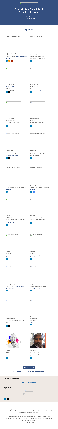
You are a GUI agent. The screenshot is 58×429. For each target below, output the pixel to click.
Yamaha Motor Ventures (36, 256)
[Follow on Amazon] (9, 61)
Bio (8, 63)
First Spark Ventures (35, 288)
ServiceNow (9, 324)
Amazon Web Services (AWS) (37, 124)
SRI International (34, 221)
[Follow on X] (9, 92)
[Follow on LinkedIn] (7, 61)
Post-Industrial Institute (35, 90)
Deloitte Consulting (10, 222)
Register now (29, 367)
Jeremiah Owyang (10, 86)
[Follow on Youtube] (12, 61)
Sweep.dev (33, 322)
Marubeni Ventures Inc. (11, 256)
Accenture (32, 189)
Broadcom (8, 124)
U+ (6, 355)
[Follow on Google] (34, 192)
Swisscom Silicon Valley (12, 155)
